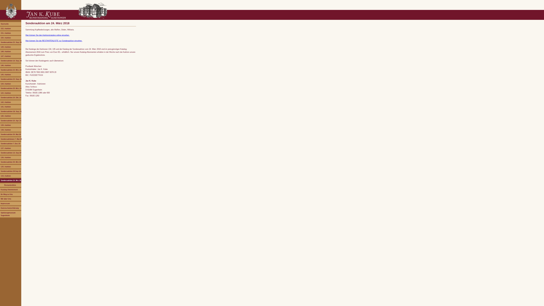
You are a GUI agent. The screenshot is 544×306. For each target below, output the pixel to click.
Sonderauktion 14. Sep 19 (11, 153)
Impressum (5, 203)
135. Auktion (6, 167)
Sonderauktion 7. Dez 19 (10, 143)
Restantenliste (10, 185)
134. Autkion (6, 176)
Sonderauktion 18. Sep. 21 (11, 111)
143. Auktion (6, 93)
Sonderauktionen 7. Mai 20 (11, 139)
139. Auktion (6, 125)
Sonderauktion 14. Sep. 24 (11, 61)
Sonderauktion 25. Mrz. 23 (11, 88)
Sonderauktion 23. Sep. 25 (11, 42)
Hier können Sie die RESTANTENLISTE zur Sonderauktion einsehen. (54, 41)
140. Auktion (6, 116)
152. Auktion (6, 28)
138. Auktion (6, 130)
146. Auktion (6, 65)
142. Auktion (6, 102)
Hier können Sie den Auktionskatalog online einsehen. (48, 35)
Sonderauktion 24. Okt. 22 (11, 97)
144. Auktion (6, 84)
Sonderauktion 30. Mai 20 (11, 134)
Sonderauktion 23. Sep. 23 (11, 79)
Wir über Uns (6, 199)
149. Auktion (6, 47)
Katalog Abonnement (9, 190)
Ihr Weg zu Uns (7, 194)
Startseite (5, 24)
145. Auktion (6, 75)
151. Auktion (6, 33)
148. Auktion (6, 51)
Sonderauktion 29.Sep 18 (11, 171)
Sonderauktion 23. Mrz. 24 (11, 70)
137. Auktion (6, 148)
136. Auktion (6, 157)
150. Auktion (6, 38)
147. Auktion (6, 56)
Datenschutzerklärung (10, 208)
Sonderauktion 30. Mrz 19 (11, 162)
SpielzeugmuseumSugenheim (8, 214)
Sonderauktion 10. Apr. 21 (11, 121)
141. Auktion (6, 107)
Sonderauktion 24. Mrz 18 (11, 180)
